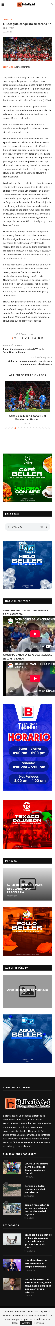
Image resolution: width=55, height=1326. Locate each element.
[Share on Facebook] (22, 338)
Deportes (7, 19)
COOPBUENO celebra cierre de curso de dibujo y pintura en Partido (36, 1168)
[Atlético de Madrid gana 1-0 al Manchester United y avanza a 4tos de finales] (27, 396)
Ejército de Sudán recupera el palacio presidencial (35, 1189)
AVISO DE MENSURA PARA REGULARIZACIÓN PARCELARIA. (24, 888)
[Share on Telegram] (39, 338)
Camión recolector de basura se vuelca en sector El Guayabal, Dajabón (36, 1209)
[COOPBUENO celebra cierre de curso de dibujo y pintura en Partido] (12, 1168)
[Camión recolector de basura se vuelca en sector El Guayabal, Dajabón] (12, 1209)
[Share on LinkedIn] (29, 338)
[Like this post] (17, 338)
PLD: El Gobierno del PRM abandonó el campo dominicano (35, 1263)
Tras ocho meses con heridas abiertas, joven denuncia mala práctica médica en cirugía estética (37, 1286)
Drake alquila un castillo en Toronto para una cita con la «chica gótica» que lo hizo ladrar (38, 1241)
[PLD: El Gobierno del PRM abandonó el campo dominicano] (12, 1265)
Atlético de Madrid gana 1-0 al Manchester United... (27, 417)
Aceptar (26, 1322)
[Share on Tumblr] (32, 338)
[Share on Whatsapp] (35, 338)
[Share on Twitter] (26, 338)
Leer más (39, 1323)
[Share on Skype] (42, 338)
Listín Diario (9, 66)
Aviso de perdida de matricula (27, 990)
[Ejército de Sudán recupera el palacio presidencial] (12, 1190)
